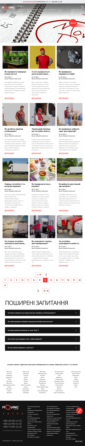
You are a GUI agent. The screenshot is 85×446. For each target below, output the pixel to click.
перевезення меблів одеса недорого (72, 422)
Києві (75, 377)
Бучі (76, 387)
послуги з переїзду (32, 414)
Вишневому (76, 375)
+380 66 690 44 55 (12, 423)
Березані (42, 379)
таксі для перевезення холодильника (72, 407)
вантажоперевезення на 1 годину (73, 419)
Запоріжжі (26, 373)
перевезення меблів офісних (52, 424)
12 (34, 280)
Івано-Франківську (59, 392)
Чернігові (9, 392)
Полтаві (26, 375)
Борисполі (9, 388)
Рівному (42, 385)
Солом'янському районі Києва (59, 384)
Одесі (26, 377)
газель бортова (32, 420)
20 (80, 280)
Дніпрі (76, 385)
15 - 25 (46, 291)
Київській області (59, 381)
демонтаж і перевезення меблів (34, 422)
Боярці (9, 390)
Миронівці (42, 371)
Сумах (42, 388)
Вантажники (37, 9)
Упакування (52, 9)
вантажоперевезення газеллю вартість (53, 420)
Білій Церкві (42, 381)
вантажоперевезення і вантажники (53, 411)
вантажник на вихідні (33, 437)
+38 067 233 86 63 (76, 12)
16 (57, 280)
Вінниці (26, 379)
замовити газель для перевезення (72, 415)
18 (68, 280)
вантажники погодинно (53, 408)
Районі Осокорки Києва (26, 386)
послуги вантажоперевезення (33, 417)
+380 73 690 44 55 (12, 426)
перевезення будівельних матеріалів (34, 411)
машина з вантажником (53, 431)
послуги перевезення (72, 412)
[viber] (17, 414)
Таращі (26, 381)
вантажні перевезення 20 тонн (73, 430)
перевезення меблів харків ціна (52, 434)
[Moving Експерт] (8, 7)
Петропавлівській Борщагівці (43, 391)
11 (28, 280)
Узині (59, 375)
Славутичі (76, 383)
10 (22, 280)
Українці (42, 375)
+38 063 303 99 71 (76, 14)
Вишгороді (26, 388)
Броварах (9, 377)
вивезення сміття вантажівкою (32, 434)
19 (74, 280)
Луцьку (26, 383)
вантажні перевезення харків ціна (53, 415)
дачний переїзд (70, 433)
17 (62, 280)
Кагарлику (9, 375)
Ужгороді (9, 371)
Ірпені (42, 377)
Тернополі (9, 383)
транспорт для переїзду (54, 429)
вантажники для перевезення (32, 426)
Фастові (9, 373)
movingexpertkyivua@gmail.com (12, 430)
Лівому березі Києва (42, 387)
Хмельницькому (42, 373)
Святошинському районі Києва (76, 372)
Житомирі (9, 381)
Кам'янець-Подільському (59, 378)
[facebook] (3, 414)
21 (5, 285)
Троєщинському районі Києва (59, 372)
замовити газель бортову (54, 418)
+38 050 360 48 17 (76, 10)
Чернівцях (26, 392)
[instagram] (8, 414)
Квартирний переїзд (21, 10)
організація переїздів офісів (33, 407)
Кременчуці (42, 383)
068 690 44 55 (57, 2)
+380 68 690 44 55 (12, 420)
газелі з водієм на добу (34, 429)
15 (51, 280)
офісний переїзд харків (53, 427)
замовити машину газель (34, 431)
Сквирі (76, 379)
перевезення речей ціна (73, 410)
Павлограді (26, 371)
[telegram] (13, 414)
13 (39, 280)
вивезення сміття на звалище (72, 436)
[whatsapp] (22, 414)
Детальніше (9, 98)
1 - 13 (39, 275)
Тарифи (44, 9)
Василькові (26, 390)
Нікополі (59, 388)
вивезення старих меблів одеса (73, 426)
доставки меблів (71, 439)
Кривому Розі (59, 390)
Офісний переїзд (29, 10)
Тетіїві (9, 379)
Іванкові (59, 387)
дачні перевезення (52, 406)
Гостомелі (76, 381)
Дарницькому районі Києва (9, 386)
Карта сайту (79, 441)
